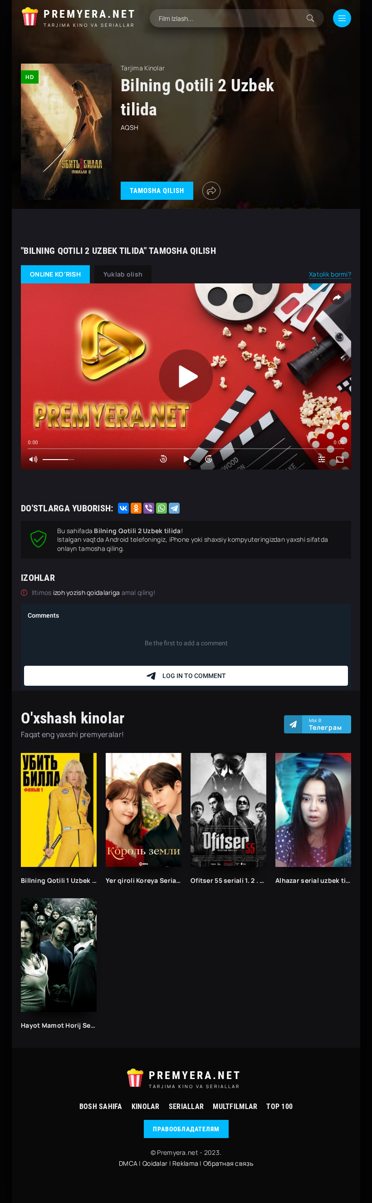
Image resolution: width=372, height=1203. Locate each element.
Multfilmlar (235, 1106)
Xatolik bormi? (330, 274)
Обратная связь (228, 1163)
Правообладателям (186, 1129)
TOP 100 (279, 1106)
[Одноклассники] (136, 508)
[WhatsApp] (161, 508)
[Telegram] (174, 508)
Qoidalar (154, 1163)
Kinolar (146, 1106)
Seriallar (186, 1106)
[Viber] (148, 508)
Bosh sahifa (100, 1106)
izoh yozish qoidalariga (87, 592)
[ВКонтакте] (123, 508)
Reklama (185, 1163)
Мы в (325, 724)
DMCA (128, 1163)
